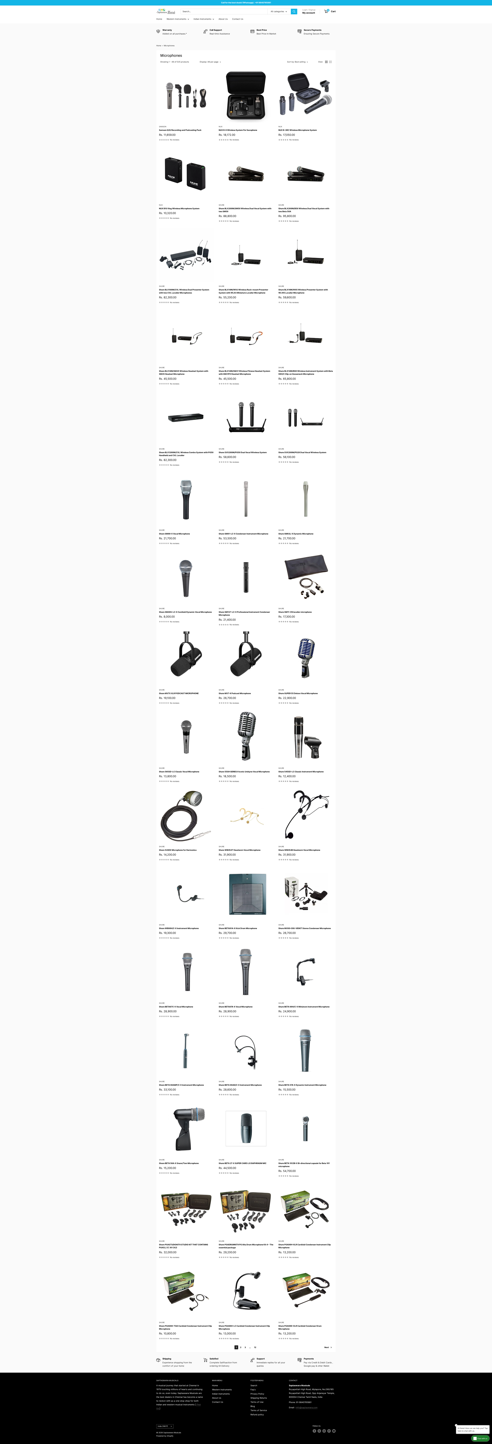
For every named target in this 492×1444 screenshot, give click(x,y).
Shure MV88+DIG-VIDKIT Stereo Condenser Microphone (304, 928)
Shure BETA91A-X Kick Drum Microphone (238, 928)
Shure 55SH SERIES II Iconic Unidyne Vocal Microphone (244, 771)
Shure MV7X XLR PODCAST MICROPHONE (179, 693)
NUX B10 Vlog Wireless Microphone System (179, 208)
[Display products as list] (330, 62)
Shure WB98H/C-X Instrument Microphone (179, 928)
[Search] (294, 11)
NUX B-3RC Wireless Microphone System (297, 130)
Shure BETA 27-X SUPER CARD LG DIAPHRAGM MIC (242, 1163)
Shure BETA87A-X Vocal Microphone (236, 1006)
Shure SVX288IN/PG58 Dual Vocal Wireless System (243, 452)
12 (255, 1347)
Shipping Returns (258, 1398)
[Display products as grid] (326, 62)
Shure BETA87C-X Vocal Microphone (176, 1006)
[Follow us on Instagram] (324, 1431)
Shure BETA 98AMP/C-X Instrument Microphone (181, 1085)
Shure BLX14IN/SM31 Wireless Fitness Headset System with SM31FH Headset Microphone (244, 372)
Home (159, 19)
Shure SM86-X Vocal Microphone (174, 534)
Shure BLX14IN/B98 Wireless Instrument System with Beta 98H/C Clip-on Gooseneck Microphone (305, 372)
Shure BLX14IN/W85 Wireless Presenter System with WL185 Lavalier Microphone (303, 291)
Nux (220, 127)
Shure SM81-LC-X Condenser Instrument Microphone (243, 534)
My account (308, 13)
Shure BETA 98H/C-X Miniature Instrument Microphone (304, 1006)
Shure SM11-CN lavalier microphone (295, 612)
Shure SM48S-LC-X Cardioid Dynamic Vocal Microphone (185, 612)
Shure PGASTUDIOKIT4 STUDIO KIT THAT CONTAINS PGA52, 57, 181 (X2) (183, 1246)
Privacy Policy (257, 1394)
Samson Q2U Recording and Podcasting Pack (180, 130)
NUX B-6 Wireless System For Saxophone (238, 130)
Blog (252, 1406)
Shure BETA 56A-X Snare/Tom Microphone (179, 1163)
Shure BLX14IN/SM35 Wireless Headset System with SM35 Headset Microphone (183, 372)
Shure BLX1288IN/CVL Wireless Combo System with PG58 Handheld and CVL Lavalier (186, 454)
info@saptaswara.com (306, 1407)
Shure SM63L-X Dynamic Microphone (295, 534)
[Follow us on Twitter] (319, 1431)
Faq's (253, 1389)
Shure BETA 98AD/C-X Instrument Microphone (240, 1085)
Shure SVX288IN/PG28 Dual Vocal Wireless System (302, 452)
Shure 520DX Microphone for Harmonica (178, 850)
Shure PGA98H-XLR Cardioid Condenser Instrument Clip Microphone (304, 1246)
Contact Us (237, 19)
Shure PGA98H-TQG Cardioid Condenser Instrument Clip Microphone (185, 1327)
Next (326, 1347)
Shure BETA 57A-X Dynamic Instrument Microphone (302, 1085)
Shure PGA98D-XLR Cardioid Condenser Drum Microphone (300, 1327)
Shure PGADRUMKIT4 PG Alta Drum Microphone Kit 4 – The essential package (246, 1246)
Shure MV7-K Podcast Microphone (235, 693)
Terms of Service (258, 1410)
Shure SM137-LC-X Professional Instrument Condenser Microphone (244, 613)
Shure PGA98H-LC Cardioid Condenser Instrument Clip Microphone (244, 1327)
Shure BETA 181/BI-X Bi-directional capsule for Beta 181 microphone (304, 1164)
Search (253, 1385)
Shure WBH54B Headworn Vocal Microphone (299, 850)
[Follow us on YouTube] (334, 1431)
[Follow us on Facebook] (314, 1431)
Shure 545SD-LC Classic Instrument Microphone (301, 771)
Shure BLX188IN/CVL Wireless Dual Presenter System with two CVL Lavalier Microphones (184, 291)
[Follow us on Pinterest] (329, 1431)
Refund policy (257, 1414)
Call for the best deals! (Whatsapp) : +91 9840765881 (246, 2)
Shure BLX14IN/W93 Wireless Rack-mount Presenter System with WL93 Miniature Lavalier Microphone (243, 291)
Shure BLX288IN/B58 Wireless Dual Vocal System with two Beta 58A (303, 210)
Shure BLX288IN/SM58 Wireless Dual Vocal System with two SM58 (245, 210)
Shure (221, 205)
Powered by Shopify (164, 1436)
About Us (223, 19)
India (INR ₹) (163, 1426)
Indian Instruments (202, 19)
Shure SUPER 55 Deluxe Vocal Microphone (298, 693)
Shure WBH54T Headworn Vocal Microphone (239, 850)
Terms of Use (256, 1402)
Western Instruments (176, 19)
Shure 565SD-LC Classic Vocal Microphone (179, 771)
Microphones (169, 45)
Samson (162, 127)
